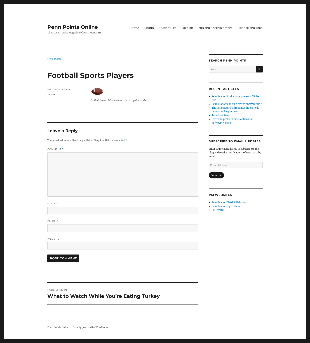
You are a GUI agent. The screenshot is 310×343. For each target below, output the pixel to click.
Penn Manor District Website (228, 202)
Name (52, 203)
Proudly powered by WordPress (90, 327)
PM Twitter (218, 210)
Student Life (168, 27)
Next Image (54, 58)
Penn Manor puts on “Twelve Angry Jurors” (237, 104)
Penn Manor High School (226, 206)
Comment (55, 149)
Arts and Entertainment (215, 27)
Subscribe (216, 175)
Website (53, 238)
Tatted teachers (220, 115)
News (135, 27)
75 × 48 (51, 94)
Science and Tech (250, 27)
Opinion (187, 27)
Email (52, 221)
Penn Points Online (72, 27)
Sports (149, 27)
